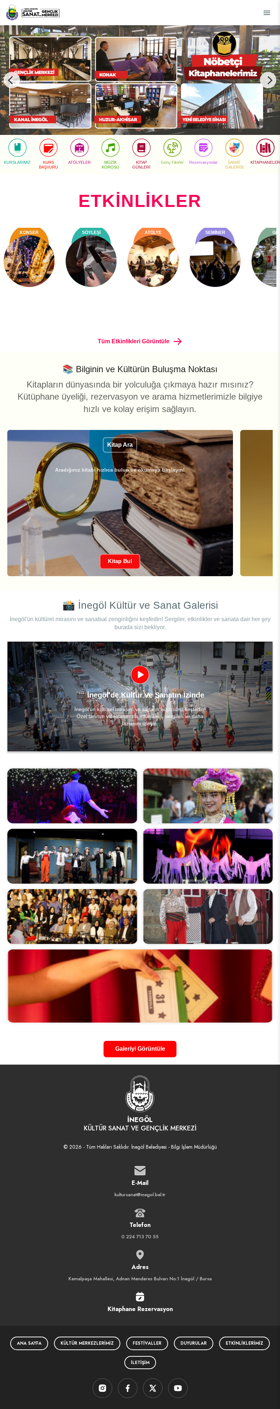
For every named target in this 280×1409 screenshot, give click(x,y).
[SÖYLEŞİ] (91, 261)
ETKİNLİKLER (140, 201)
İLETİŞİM (140, 1362)
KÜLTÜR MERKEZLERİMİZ (87, 1343)
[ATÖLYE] (153, 261)
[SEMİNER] (215, 261)
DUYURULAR (193, 1343)
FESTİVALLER (147, 1343)
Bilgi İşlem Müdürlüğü (194, 1147)
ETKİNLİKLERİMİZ (244, 1343)
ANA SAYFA (29, 1343)
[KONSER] (29, 261)
